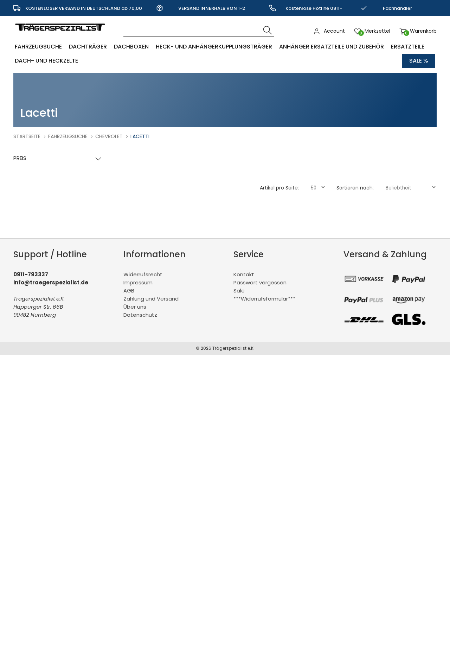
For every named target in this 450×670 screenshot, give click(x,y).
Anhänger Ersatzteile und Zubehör (331, 47)
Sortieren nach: (355, 187)
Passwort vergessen (260, 282)
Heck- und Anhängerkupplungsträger (214, 47)
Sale (239, 290)
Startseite (26, 136)
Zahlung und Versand (151, 298)
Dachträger (88, 47)
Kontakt (243, 274)
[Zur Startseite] (61, 34)
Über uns (134, 306)
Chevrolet (109, 136)
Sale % (418, 61)
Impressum (138, 282)
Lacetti (139, 136)
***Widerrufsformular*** (264, 298)
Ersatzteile (407, 47)
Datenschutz (140, 314)
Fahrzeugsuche (38, 47)
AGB (128, 290)
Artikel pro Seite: (279, 187)
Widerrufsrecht (142, 274)
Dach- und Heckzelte (46, 61)
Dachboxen (131, 47)
